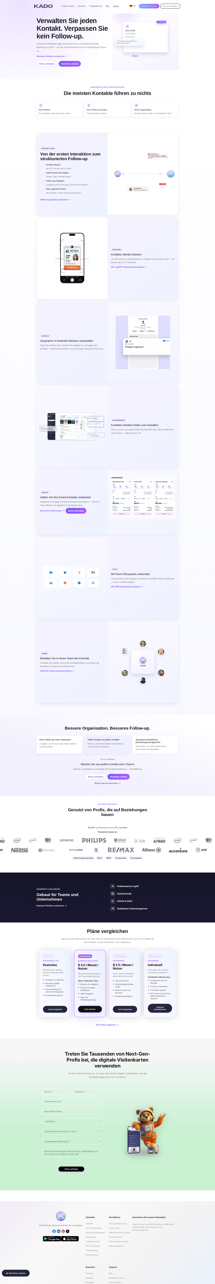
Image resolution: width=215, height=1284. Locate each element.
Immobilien (90, 1282)
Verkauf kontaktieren (160, 1008)
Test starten (90, 1009)
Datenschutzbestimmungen (119, 1232)
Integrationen (91, 1237)
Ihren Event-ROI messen (51, 511)
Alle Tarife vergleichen (106, 1025)
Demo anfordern (47, 64)
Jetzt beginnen (55, 1009)
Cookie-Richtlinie (115, 1237)
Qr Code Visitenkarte (94, 1228)
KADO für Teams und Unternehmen (56, 671)
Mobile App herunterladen (106, 783)
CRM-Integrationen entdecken (54, 199)
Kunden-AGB (114, 1228)
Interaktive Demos (93, 1241)
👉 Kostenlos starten (15, 1273)
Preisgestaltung (92, 1250)
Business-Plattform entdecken (50, 56)
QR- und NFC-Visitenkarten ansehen (127, 267)
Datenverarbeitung (116, 1246)
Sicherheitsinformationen (118, 1241)
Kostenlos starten (69, 64)
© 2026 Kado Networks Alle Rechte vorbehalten (61, 1225)
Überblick (89, 1273)
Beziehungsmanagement (95, 1232)
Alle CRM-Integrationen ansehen (125, 586)
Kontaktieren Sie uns (117, 1278)
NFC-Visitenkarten (93, 1246)
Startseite (89, 1223)
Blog (110, 1273)
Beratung (89, 1278)
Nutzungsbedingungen (118, 1223)
